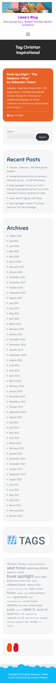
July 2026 (13, 240)
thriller (34, 621)
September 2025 (17, 292)
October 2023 (16, 406)
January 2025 (15, 334)
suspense (19, 622)
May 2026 (14, 251)
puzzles (18, 610)
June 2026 (14, 246)
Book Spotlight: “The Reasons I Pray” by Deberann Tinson (22, 78)
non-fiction (23, 605)
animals (20, 572)
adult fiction (16, 568)
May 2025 (14, 313)
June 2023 (14, 427)
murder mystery (30, 601)
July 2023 (13, 422)
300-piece (12, 563)
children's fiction (34, 585)
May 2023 (14, 432)
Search (10, 131)
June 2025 (14, 308)
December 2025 (17, 277)
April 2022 (14, 500)
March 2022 (15, 505)
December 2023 (17, 396)
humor (9, 597)
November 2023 (17, 401)
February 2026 (16, 266)
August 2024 (15, 360)
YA (40, 622)
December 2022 (17, 458)
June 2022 (14, 489)
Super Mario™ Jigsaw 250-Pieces (25, 198)
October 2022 (16, 469)
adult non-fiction (37, 568)
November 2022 (17, 463)
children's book (16, 584)
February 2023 (16, 448)
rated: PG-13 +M (31, 618)
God (26, 593)
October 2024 (16, 349)
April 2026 (14, 256)
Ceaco (35, 580)
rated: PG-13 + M (15, 617)
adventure (11, 572)
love (31, 597)
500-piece (22, 564)
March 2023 (15, 443)
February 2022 (16, 510)
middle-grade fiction (14, 601)
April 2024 (14, 375)
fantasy (39, 588)
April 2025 (14, 318)
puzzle (11, 609)
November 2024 (17, 344)
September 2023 (17, 412)
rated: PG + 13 (15, 613)
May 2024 (14, 370)
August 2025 (15, 297)
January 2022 (15, 515)
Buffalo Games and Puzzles (19, 580)
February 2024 (16, 386)
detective (19, 589)
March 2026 (15, 261)
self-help (10, 622)
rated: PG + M (30, 614)
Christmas (11, 589)
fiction (11, 593)
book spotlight (20, 576)
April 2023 (14, 437)
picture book (35, 605)
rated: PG (42, 609)
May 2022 (14, 494)
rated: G (29, 609)
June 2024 (14, 365)
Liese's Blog (28, 17)
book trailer (41, 576)
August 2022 (15, 479)
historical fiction (37, 593)
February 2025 (16, 329)
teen (27, 622)
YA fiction (10, 626)
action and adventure (36, 564)
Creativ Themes (39, 677)
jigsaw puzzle (20, 597)
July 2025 (13, 303)
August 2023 (15, 417)
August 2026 (15, 235)
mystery (12, 605)
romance (44, 618)
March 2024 (15, 380)
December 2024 (17, 339)
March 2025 (15, 323)
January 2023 (15, 453)
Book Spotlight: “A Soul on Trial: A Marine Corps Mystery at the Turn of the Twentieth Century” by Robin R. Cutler (28, 189)
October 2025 (16, 287)
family (32, 588)
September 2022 (17, 474)
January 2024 (15, 391)
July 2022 (13, 484)
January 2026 (15, 272)
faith (26, 589)
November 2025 (17, 282)
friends (20, 593)
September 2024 (17, 355)
